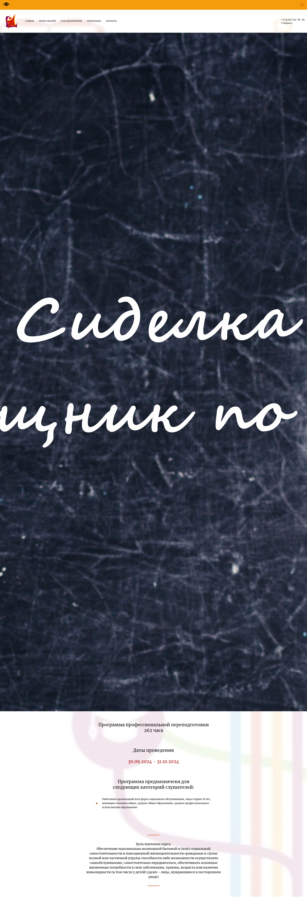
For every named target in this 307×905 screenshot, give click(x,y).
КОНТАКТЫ (111, 21)
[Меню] (302, 5)
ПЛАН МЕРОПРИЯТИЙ (71, 21)
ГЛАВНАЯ (29, 21)
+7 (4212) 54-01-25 (293, 19)
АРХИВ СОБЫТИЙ (47, 21)
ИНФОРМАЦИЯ (94, 21)
